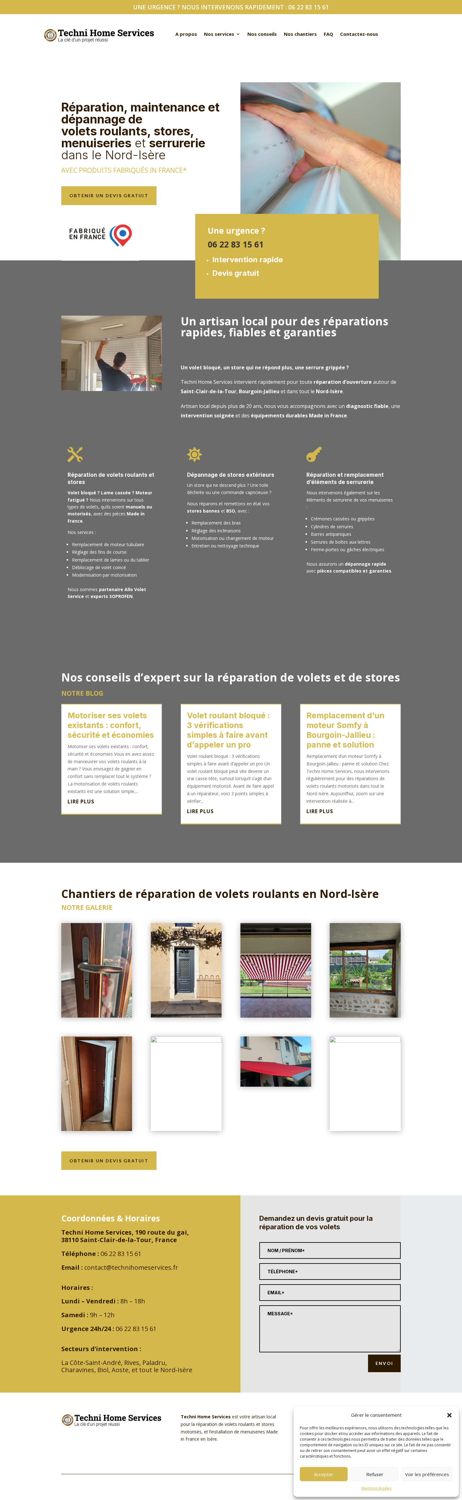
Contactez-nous (359, 34)
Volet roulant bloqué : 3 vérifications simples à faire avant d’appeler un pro (228, 730)
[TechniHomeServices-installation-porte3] (186, 1041)
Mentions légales (376, 1488)
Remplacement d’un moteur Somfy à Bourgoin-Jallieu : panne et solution (345, 730)
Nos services (219, 34)
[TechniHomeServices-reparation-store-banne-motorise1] (275, 1085)
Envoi (384, 1363)
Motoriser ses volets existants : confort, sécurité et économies (111, 725)
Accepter (323, 1474)
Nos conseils (262, 34)
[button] (449, 1415)
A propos (186, 34)
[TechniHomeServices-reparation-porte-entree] (96, 1129)
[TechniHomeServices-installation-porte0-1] (186, 1016)
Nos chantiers (300, 34)
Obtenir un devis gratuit (108, 195)
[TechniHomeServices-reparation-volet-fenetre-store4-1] (365, 1016)
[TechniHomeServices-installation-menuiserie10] (275, 1016)
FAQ (328, 34)
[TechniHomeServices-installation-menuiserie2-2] (365, 1041)
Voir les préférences (427, 1474)
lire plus (81, 801)
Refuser (374, 1474)
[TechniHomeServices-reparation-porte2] (96, 1016)
